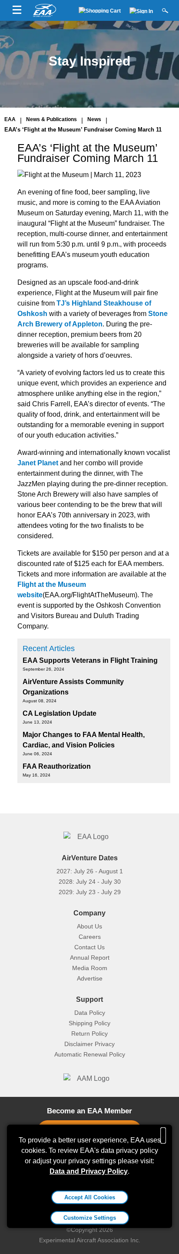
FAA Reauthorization (57, 766)
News (94, 119)
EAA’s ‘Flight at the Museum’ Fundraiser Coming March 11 (83, 129)
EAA (10, 119)
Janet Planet (37, 463)
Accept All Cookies (89, 1197)
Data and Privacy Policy (89, 1171)
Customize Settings (89, 1218)
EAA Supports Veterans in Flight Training (90, 660)
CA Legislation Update (59, 713)
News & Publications (51, 119)
